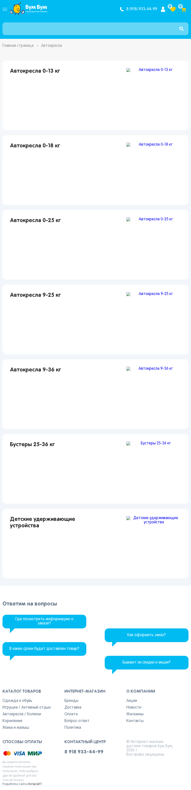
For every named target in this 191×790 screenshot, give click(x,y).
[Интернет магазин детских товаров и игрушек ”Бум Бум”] (28, 9)
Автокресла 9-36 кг (35, 370)
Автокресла (12, 714)
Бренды (71, 701)
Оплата (71, 714)
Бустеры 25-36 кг (32, 444)
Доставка (72, 707)
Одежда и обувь (17, 701)
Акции (131, 701)
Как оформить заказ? (146, 635)
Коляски (34, 714)
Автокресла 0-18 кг (35, 146)
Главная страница (18, 46)
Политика (72, 727)
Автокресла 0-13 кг (35, 71)
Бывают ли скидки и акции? (147, 662)
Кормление (12, 721)
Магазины (134, 714)
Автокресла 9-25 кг (35, 295)
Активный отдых (36, 707)
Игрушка (10, 707)
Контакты (134, 721)
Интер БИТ (35, 784)
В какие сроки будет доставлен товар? (44, 649)
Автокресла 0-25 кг (35, 220)
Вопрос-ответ (77, 721)
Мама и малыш (15, 727)
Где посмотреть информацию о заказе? (44, 621)
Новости (133, 707)
